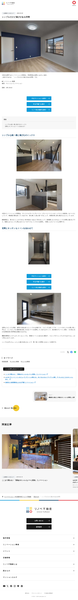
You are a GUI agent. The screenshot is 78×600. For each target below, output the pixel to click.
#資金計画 (75, 487)
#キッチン (75, 485)
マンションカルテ (10, 577)
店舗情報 (6, 557)
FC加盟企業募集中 (48, 593)
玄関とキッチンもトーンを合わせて (15, 126)
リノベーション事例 (11, 544)
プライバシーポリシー (36, 593)
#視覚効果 (5, 361)
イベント (6, 551)
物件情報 (6, 538)
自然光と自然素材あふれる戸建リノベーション (19, 382)
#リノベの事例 (25, 361)
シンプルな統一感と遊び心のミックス (15, 124)
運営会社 (27, 593)
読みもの (36, 496)
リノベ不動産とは (10, 564)
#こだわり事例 (14, 361)
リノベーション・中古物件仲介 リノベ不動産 (17, 496)
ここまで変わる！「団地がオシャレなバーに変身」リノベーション (25, 374)
